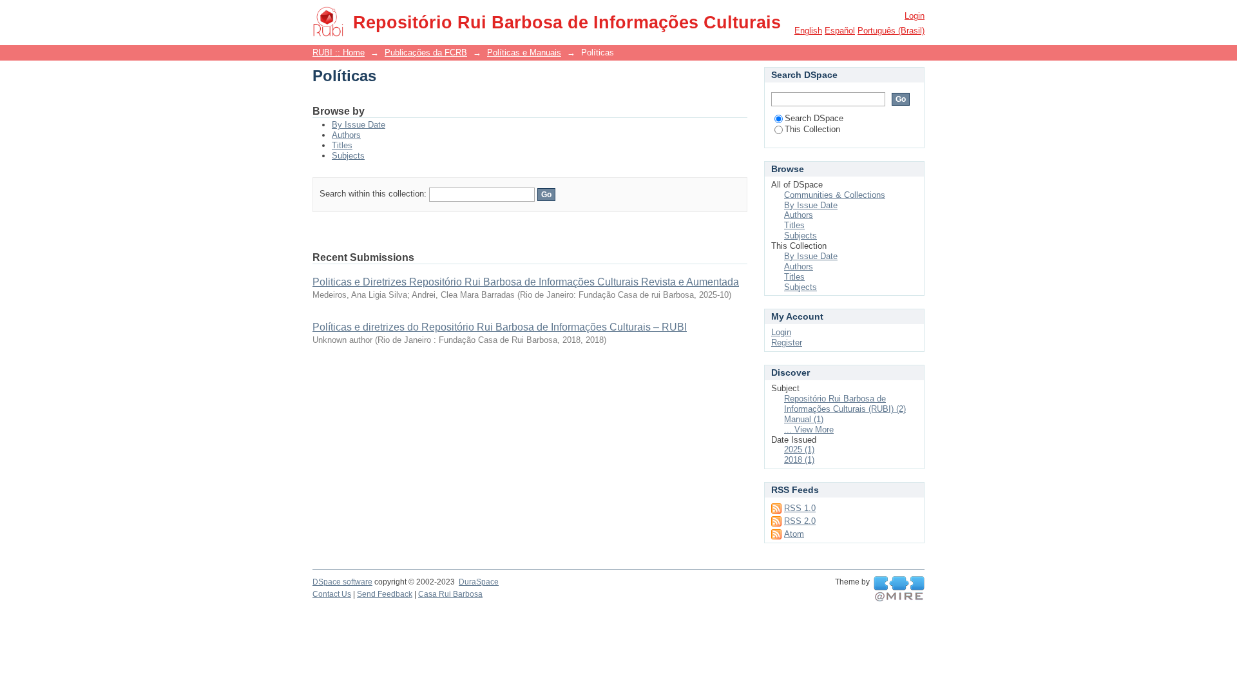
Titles (342, 145)
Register (786, 342)
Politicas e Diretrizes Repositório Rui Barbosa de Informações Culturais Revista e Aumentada (525, 281)
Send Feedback (384, 594)
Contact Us (331, 594)
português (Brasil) (891, 30)
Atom (794, 534)
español (840, 30)
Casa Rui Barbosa (450, 594)
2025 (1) (799, 449)
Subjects (348, 155)
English (808, 30)
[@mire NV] (899, 589)
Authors (346, 135)
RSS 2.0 (800, 521)
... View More (809, 429)
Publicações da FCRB (426, 52)
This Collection (812, 129)
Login (915, 16)
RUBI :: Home (338, 52)
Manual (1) (803, 419)
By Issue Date (358, 125)
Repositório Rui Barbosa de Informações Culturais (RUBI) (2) (845, 404)
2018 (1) (799, 460)
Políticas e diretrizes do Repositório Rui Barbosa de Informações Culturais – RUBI (499, 327)
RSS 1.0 (800, 508)
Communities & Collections (834, 195)
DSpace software (342, 581)
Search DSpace (814, 118)
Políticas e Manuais (524, 52)
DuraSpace (479, 581)
